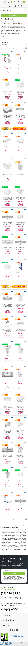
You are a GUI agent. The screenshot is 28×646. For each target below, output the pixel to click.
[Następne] (26, 48)
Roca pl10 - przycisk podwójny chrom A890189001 (8, 431)
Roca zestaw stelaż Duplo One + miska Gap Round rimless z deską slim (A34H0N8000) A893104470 (7, 507)
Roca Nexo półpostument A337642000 (7, 355)
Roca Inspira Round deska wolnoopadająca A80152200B (7, 91)
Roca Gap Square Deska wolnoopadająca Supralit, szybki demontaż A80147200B (20, 148)
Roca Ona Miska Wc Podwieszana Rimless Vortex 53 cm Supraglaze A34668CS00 (7, 274)
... (19, 48)
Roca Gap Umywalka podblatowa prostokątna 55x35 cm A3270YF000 (20, 116)
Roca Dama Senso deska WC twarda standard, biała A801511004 (7, 116)
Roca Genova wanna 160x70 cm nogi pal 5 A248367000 (20, 330)
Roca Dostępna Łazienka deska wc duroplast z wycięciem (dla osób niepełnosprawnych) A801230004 (20, 406)
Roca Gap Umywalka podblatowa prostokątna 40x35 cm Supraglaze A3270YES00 (20, 507)
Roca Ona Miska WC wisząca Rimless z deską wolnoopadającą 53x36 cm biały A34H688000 (7, 198)
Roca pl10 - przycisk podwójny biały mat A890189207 (20, 431)
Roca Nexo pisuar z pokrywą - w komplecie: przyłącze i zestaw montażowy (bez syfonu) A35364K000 (20, 173)
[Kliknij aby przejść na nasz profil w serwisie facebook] (10, 630)
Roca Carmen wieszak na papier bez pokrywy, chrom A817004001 (7, 330)
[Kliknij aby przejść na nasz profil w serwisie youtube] (17, 630)
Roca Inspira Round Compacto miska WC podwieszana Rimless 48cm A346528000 (7, 173)
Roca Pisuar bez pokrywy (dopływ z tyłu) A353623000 (20, 456)
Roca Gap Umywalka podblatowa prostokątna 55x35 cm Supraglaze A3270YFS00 (20, 248)
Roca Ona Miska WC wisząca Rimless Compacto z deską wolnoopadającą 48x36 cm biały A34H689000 (20, 91)
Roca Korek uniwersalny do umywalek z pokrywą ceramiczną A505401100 (20, 66)
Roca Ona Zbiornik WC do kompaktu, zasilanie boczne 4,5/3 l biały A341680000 (20, 305)
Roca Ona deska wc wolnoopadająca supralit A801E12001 (7, 148)
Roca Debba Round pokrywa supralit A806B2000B (20, 481)
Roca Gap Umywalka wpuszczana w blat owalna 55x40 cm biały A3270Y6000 (7, 381)
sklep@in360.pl (11, 609)
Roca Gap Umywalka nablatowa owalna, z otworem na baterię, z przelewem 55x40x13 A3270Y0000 (7, 305)
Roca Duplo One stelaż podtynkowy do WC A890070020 (20, 273)
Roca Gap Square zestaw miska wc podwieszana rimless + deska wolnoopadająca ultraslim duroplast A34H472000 (20, 198)
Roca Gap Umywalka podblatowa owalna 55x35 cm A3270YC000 (7, 223)
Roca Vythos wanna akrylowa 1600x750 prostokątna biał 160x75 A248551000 (7, 406)
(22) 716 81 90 (10, 593)
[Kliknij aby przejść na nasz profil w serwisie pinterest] (14, 630)
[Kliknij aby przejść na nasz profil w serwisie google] (12, 630)
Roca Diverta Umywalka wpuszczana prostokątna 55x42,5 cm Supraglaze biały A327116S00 (7, 456)
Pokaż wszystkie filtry (14, 15)
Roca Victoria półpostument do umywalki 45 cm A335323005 (7, 481)
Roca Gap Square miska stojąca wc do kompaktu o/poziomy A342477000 (20, 355)
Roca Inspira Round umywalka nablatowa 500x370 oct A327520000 (7, 248)
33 (22, 48)
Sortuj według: (4, 42)
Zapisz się (14, 573)
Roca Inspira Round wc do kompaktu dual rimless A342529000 (20, 381)
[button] (11, 51)
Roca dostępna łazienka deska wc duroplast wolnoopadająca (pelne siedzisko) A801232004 (20, 223)
